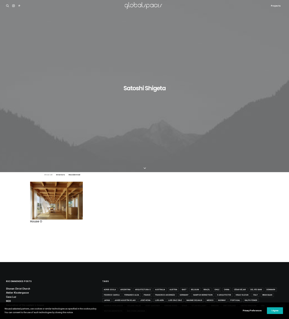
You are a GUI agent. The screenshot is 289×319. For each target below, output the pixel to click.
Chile (216, 290)
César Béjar (240, 290)
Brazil (207, 290)
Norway (222, 300)
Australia (160, 290)
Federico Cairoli (112, 295)
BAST (184, 290)
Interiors (60, 175)
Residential (74, 175)
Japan (107, 300)
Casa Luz (11, 297)
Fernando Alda (131, 295)
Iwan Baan (267, 295)
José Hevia (145, 300)
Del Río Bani (256, 290)
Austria (173, 290)
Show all (48, 175)
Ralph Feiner (251, 300)
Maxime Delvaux (194, 300)
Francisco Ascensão (165, 295)
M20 (8, 301)
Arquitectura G (143, 290)
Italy (255, 295)
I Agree (274, 310)
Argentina (125, 290)
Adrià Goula (110, 290)
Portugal (235, 300)
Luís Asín (159, 300)
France (147, 295)
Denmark (270, 290)
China (226, 290)
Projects (276, 5)
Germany (184, 295)
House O (36, 221)
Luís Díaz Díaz (175, 300)
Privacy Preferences (252, 310)
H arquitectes (224, 295)
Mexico (210, 300)
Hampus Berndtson (203, 295)
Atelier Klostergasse (17, 292)
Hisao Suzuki (242, 295)
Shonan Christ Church (18, 288)
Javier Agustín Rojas (125, 300)
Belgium (195, 290)
